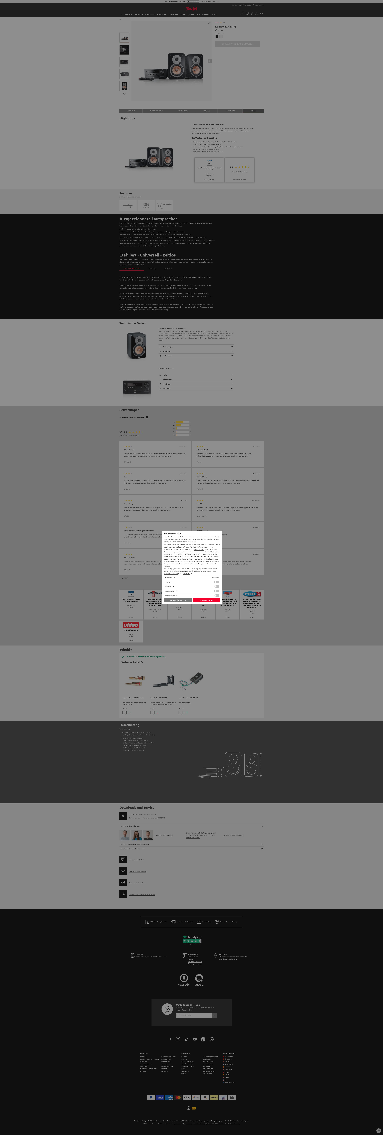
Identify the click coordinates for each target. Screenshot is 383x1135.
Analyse (167, 582)
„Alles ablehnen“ (199, 549)
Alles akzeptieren (206, 600)
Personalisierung (170, 591)
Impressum (186, 573)
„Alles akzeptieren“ (205, 556)
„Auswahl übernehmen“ (208, 564)
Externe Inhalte (170, 595)
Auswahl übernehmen (178, 600)
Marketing (168, 586)
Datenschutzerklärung (171, 573)
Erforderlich (168, 577)
